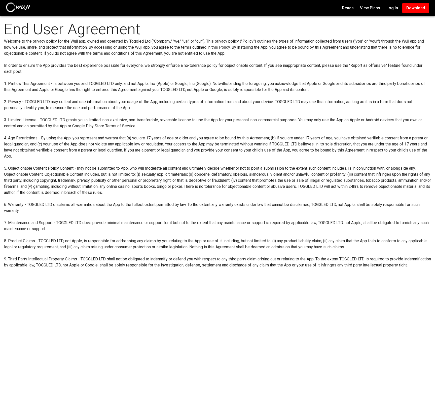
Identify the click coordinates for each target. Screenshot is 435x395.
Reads (348, 8)
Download (415, 8)
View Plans (370, 8)
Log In (392, 8)
